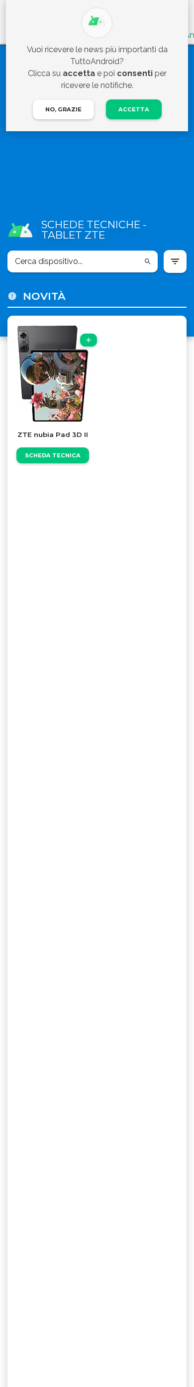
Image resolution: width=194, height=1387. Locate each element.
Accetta (133, 109)
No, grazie (63, 109)
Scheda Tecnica (53, 455)
